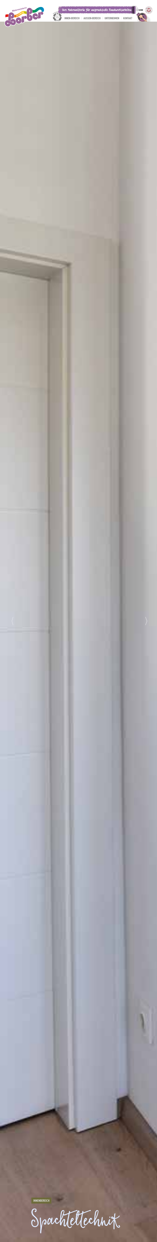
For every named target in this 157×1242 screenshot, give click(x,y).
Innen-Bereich (72, 18)
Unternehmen (112, 18)
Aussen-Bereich (92, 18)
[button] (12, 621)
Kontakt (127, 18)
